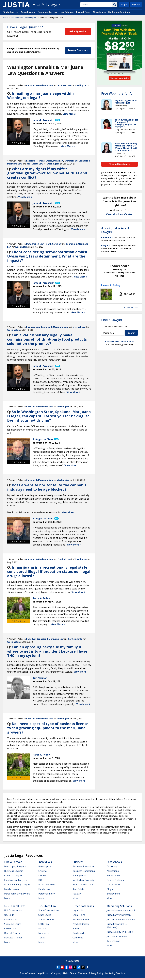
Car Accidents (75, 639)
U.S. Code (9, 914)
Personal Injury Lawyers (17, 893)
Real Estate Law (35, 163)
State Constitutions (48, 910)
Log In (124, 5)
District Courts (12, 933)
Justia (5, 17)
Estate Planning (46, 884)
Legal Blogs (78, 914)
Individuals (45, 862)
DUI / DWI (31, 639)
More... (7, 898)
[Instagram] (70, 967)
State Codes (44, 914)
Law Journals (113, 884)
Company (56, 973)
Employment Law (54, 160)
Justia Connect (27, 973)
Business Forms (80, 919)
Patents (76, 928)
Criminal (42, 871)
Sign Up (136, 5)
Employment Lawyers (15, 880)
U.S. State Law (47, 906)
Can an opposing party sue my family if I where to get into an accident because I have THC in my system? (47, 651)
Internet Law (64, 85)
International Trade (82, 884)
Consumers (107, 237)
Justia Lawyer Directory (119, 914)
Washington (30, 17)
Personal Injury (46, 893)
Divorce (42, 875)
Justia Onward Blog (117, 936)
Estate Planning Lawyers (17, 884)
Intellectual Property (83, 880)
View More (69, 113)
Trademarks (79, 933)
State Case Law (46, 919)
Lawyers (105, 245)
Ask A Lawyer (17, 17)
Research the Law (47, 12)
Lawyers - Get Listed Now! (119, 341)
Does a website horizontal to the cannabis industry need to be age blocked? (46, 487)
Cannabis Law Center (119, 214)
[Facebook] (66, 967)
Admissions (113, 871)
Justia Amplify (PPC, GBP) (120, 931)
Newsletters (99, 12)
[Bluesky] (78, 967)
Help (65, 973)
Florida (42, 928)
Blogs (110, 889)
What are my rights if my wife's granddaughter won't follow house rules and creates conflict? (47, 173)
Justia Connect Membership (121, 910)
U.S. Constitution (13, 910)
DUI (40, 880)
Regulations (10, 919)
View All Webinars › (119, 164)
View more (131, 307)
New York (43, 933)
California (43, 924)
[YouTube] (62, 967)
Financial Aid (113, 875)
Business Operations (83, 871)
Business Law (33, 327)
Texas (41, 937)
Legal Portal (43, 973)
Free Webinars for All (117, 93)
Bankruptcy (44, 866)
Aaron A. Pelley (110, 285)
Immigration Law (35, 243)
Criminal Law (70, 160)
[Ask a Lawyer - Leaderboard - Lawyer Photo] (106, 294)
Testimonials (113, 941)
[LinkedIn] (58, 967)
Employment (79, 875)
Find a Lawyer (10, 12)
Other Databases (83, 906)
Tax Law (76, 893)
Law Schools (66, 12)
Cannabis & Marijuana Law (39, 85)
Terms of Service (78, 973)
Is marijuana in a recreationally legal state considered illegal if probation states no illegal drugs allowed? (48, 571)
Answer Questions (78, 50)
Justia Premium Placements (121, 919)
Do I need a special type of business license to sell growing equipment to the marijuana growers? (47, 728)
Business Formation (83, 866)
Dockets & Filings (13, 937)
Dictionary (112, 866)
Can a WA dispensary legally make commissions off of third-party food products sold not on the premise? (47, 339)
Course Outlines (115, 880)
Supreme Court (12, 924)
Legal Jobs (78, 910)
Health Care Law (53, 243)
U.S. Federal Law (14, 906)
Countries (77, 937)
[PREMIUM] (18, 129)
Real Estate (78, 889)
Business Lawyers (13, 871)
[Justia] (16, 4)
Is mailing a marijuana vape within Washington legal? (40, 95)
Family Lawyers (12, 889)
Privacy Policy (96, 973)
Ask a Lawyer (28, 12)
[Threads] (74, 967)
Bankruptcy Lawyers (15, 866)
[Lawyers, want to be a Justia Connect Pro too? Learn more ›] (57, 120)
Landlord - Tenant (35, 160)
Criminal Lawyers (13, 875)
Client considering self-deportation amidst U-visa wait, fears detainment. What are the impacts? (47, 256)
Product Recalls (80, 924)
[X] (83, 967)
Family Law (44, 889)
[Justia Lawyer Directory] (87, 967)
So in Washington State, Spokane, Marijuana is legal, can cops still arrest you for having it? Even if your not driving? (49, 416)
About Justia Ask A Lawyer (115, 230)
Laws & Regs (83, 12)
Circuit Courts (11, 928)
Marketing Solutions (119, 12)
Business (77, 862)
